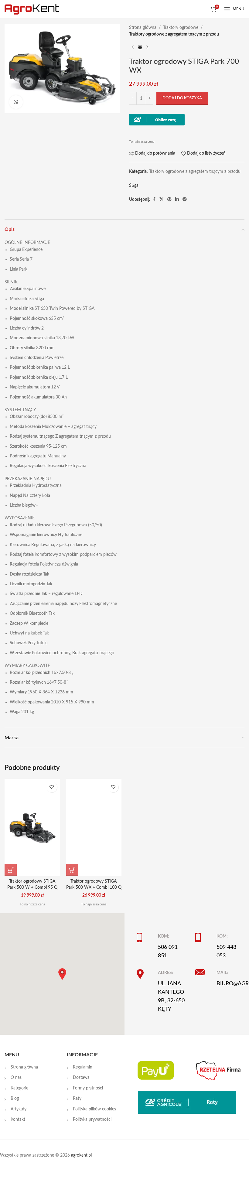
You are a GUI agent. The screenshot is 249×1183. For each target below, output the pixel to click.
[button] (11, 870)
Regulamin (82, 1067)
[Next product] (147, 47)
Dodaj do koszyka (182, 98)
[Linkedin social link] (177, 199)
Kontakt (18, 1119)
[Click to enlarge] (16, 102)
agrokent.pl (81, 1155)
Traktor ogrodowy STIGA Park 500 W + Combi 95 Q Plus (32, 887)
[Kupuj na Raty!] (157, 120)
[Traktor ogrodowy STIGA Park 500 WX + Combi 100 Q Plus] (94, 827)
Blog (15, 1098)
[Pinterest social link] (169, 199)
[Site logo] (32, 9)
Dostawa (81, 1077)
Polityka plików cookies (94, 1109)
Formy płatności (88, 1088)
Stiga (133, 185)
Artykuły (18, 1109)
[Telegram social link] (185, 199)
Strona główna (142, 28)
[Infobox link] (161, 946)
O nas (16, 1077)
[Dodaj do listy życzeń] (51, 787)
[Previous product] (132, 47)
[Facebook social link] (154, 199)
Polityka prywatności (92, 1119)
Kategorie (19, 1088)
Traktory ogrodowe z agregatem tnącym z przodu (174, 34)
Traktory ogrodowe (180, 28)
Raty (77, 1098)
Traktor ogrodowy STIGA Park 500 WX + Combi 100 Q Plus (93, 887)
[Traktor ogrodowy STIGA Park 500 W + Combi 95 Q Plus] (32, 827)
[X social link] (161, 199)
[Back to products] (140, 47)
